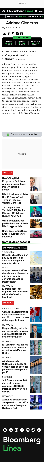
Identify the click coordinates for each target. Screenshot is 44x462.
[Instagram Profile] (22, 430)
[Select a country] (3, 11)
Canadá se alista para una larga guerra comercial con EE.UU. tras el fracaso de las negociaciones (15, 316)
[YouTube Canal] (16, 430)
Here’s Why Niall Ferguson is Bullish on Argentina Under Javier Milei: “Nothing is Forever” (14, 184)
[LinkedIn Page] (28, 430)
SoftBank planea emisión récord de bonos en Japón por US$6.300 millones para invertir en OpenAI (15, 386)
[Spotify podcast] (39, 430)
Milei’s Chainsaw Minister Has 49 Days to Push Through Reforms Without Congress (15, 198)
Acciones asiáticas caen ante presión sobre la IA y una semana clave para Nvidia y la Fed (15, 404)
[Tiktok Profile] (33, 430)
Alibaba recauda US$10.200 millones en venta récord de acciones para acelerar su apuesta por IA (15, 367)
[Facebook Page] (5, 430)
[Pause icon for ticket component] (2, 16)
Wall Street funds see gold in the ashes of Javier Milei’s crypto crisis (15, 223)
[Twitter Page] (11, 430)
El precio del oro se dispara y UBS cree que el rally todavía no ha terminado (15, 293)
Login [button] (41, 11)
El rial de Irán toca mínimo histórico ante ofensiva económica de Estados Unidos (15, 349)
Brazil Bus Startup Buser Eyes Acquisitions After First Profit (15, 234)
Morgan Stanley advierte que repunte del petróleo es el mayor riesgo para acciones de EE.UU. (15, 332)
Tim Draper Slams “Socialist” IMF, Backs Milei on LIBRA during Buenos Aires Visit (13, 211)
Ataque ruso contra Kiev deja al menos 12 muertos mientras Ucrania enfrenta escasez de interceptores (15, 276)
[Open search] (36, 11)
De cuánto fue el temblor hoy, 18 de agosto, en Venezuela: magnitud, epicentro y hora (15, 259)
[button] (4, 34)
